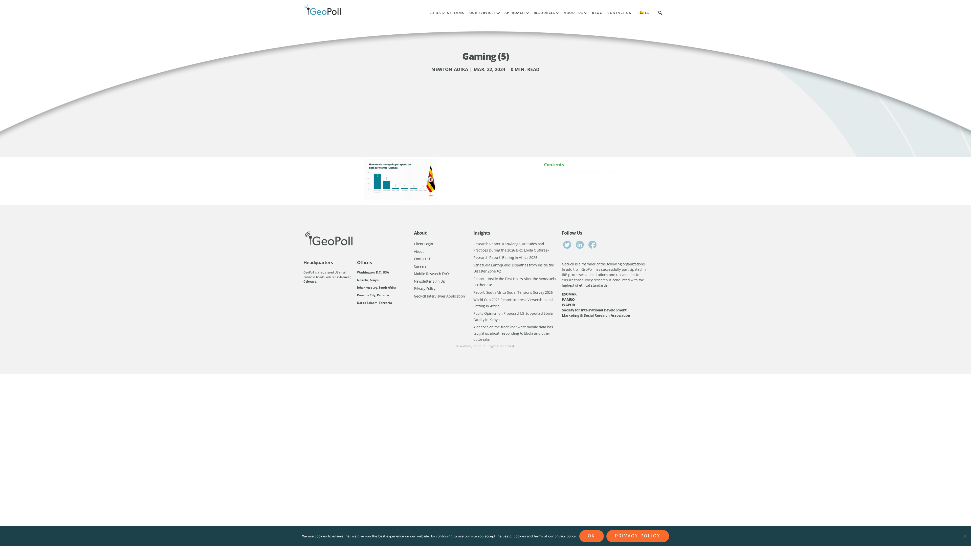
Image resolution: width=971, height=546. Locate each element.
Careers (420, 266)
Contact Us (619, 13)
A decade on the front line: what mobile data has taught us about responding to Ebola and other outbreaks (513, 333)
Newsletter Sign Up (429, 281)
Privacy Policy (424, 288)
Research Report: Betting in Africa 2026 (505, 257)
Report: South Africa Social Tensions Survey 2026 (513, 292)
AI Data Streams (447, 13)
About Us (573, 13)
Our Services (482, 13)
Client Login (423, 243)
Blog (597, 13)
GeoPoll (465, 346)
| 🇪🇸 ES (642, 13)
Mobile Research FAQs (432, 273)
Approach (514, 13)
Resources (545, 13)
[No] (964, 536)
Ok (591, 535)
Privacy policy (637, 535)
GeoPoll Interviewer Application (439, 296)
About (419, 251)
